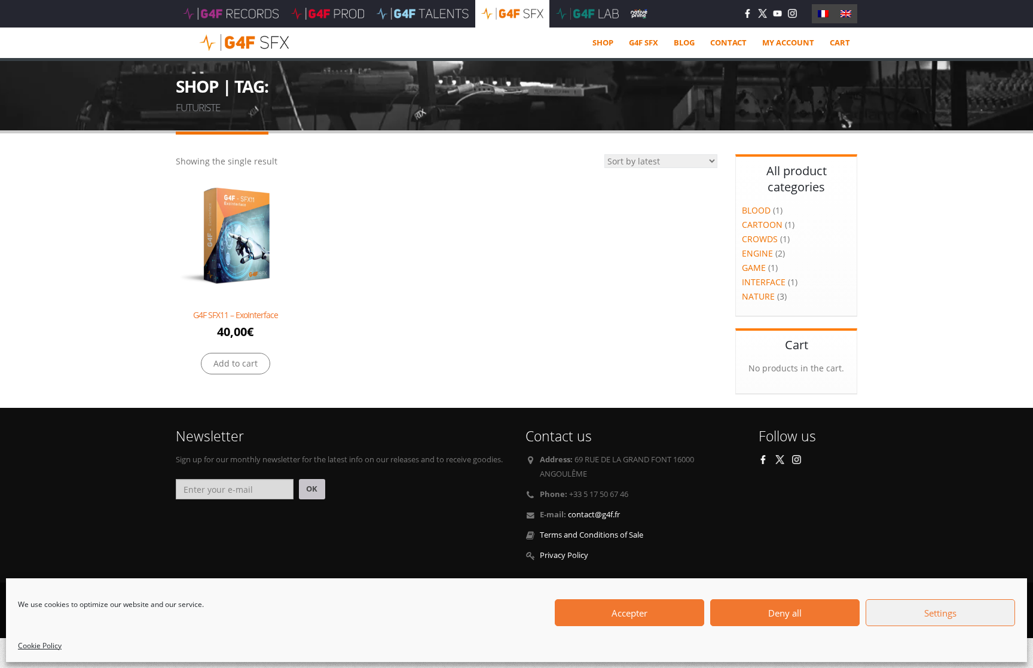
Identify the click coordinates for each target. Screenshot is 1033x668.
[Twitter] (762, 13)
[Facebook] (747, 13)
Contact (728, 42)
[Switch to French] (823, 13)
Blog (684, 42)
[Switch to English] (846, 13)
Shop (602, 42)
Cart (840, 42)
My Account (788, 42)
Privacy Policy (564, 555)
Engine (757, 253)
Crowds (760, 239)
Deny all (785, 613)
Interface (764, 282)
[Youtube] (777, 13)
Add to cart (235, 363)
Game (754, 267)
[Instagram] (792, 13)
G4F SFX (643, 42)
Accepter (629, 613)
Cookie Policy (40, 645)
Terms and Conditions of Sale (591, 535)
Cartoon (762, 224)
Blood (756, 210)
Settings (940, 613)
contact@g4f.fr (594, 515)
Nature (758, 296)
